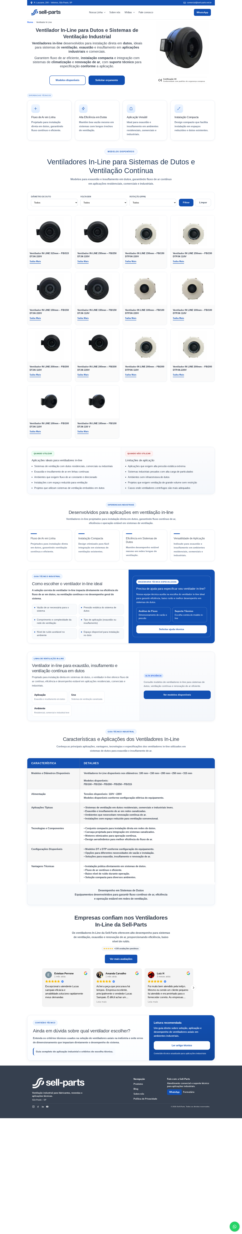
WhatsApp (202, 12)
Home (30, 22)
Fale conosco (146, 12)
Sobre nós (114, 12)
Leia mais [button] (101, 1002)
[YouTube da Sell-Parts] (47, 1106)
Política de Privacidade (145, 1099)
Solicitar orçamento (106, 80)
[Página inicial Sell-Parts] (46, 12)
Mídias (128, 12)
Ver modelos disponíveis (177, 694)
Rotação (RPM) (138, 197)
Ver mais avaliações (121, 959)
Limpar (203, 202)
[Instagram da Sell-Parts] (33, 1106)
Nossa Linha (96, 12)
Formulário (188, 1092)
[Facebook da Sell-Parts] (38, 1106)
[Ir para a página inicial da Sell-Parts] (58, 1083)
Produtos (138, 1084)
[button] (193, 987)
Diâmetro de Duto (41, 197)
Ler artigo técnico (182, 1045)
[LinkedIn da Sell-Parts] (42, 1106)
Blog (136, 1089)
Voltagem (85, 197)
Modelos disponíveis (67, 80)
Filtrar (186, 202)
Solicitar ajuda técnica (171, 629)
